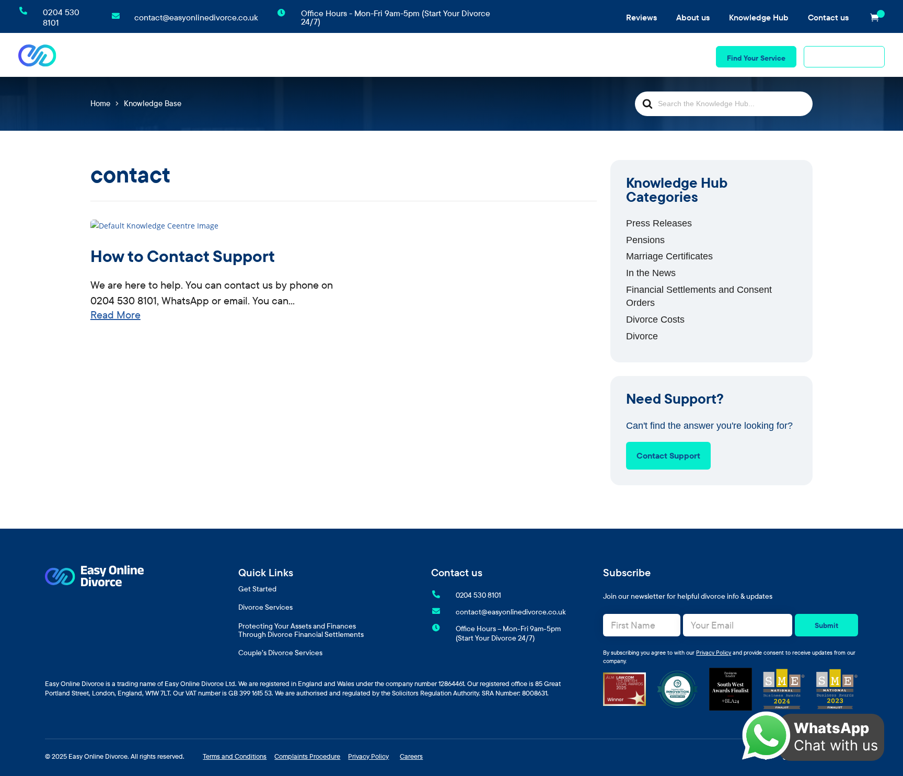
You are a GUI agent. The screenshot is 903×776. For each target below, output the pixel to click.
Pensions (645, 240)
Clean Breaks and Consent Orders (393, 55)
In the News (651, 273)
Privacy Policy (713, 652)
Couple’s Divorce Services (655, 55)
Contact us (828, 17)
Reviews (641, 17)
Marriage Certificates (669, 256)
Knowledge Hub (759, 17)
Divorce (642, 336)
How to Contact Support (182, 255)
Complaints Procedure (307, 756)
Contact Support (668, 455)
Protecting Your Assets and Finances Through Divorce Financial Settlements (301, 630)
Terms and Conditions (235, 756)
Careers (411, 756)
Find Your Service (756, 58)
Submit (826, 625)
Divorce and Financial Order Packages (530, 55)
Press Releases (659, 223)
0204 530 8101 (849, 58)
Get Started (257, 589)
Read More (115, 314)
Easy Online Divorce (98, 756)
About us (693, 17)
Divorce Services (265, 607)
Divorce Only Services (281, 55)
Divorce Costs (655, 319)
